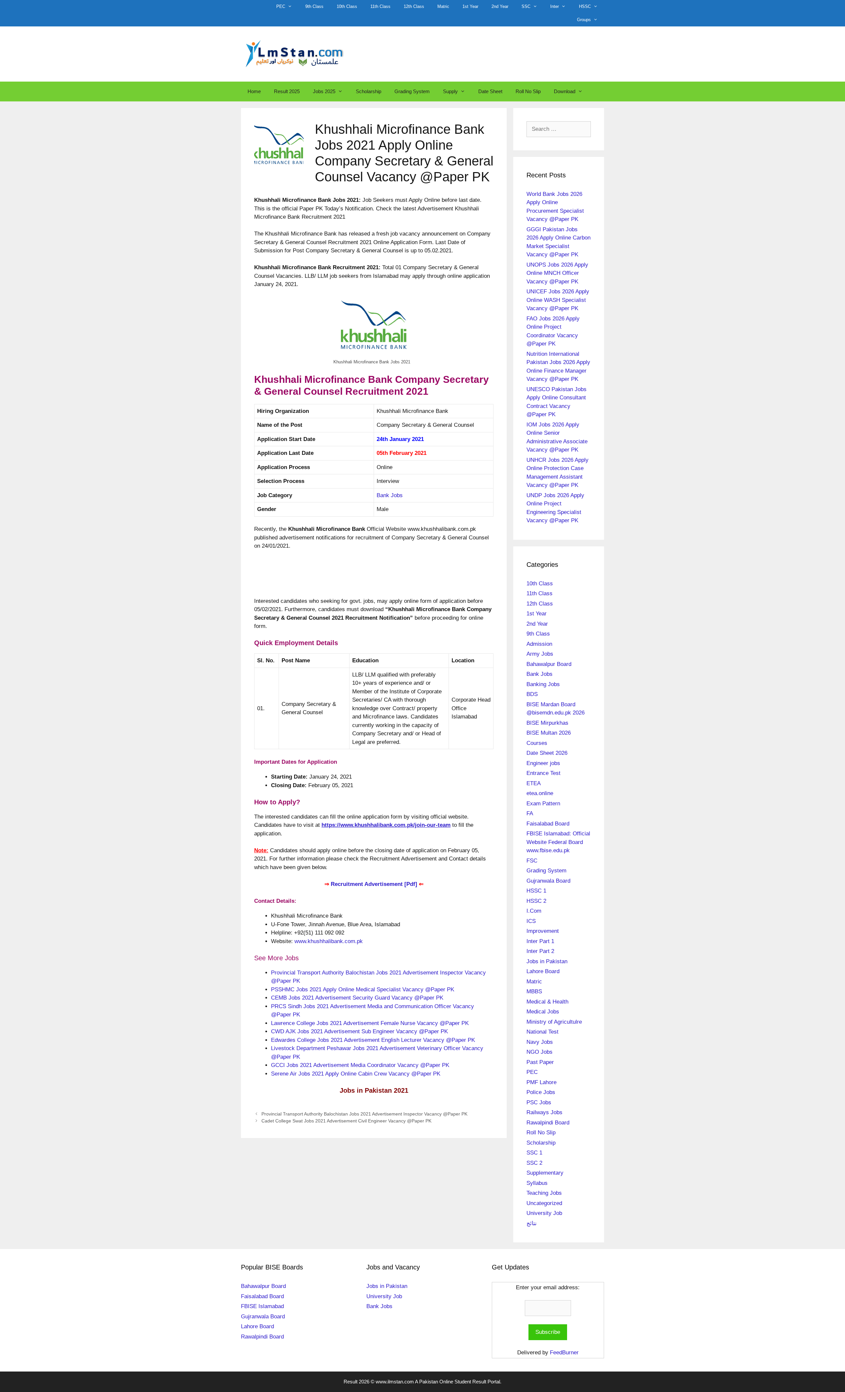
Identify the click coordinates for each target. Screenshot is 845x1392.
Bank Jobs (390, 495)
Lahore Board (542, 971)
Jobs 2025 (324, 91)
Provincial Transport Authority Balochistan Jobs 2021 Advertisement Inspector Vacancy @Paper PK (364, 1114)
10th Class (347, 6)
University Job (544, 1213)
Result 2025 (287, 91)
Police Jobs (540, 1092)
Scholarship (368, 91)
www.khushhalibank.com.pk (328, 941)
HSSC (585, 6)
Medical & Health (547, 1002)
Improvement (542, 931)
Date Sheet (490, 91)
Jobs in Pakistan (546, 961)
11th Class (380, 6)
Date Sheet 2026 (546, 753)
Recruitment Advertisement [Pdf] (375, 884)
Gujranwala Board (548, 881)
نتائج (531, 1223)
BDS (532, 694)
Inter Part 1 (540, 941)
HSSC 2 (536, 901)
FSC (531, 861)
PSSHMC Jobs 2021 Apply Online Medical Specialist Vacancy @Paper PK (362, 989)
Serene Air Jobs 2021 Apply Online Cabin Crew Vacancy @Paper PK (355, 1074)
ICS (531, 921)
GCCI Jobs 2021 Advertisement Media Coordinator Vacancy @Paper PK (360, 1065)
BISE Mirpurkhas (547, 723)
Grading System (412, 91)
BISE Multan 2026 (548, 733)
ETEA (533, 783)
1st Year (470, 6)
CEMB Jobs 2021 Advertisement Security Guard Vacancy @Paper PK (357, 998)
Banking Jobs (543, 684)
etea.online (539, 793)
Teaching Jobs (544, 1193)
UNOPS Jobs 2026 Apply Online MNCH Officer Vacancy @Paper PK (557, 273)
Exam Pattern (543, 803)
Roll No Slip (528, 91)
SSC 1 (534, 1153)
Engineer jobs (543, 763)
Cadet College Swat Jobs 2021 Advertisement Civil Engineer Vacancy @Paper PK (346, 1120)
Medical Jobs (542, 1011)
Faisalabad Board (547, 824)
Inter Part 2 (540, 951)
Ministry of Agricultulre (554, 1022)
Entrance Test (543, 773)
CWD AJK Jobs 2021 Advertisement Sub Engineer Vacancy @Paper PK (359, 1031)
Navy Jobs (539, 1042)
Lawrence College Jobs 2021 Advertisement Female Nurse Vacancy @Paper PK (370, 1023)
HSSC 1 (536, 891)
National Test (542, 1032)
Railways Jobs (544, 1112)
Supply (450, 91)
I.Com (533, 911)
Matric (443, 6)
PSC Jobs (538, 1102)
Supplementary (544, 1173)
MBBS (534, 991)
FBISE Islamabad (262, 1306)
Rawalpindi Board (547, 1122)
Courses (536, 743)
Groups (584, 19)
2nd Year (499, 6)
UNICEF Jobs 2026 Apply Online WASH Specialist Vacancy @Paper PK (557, 299)
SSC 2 (534, 1163)
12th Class (414, 6)
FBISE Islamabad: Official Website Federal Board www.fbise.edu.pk (558, 842)
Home (254, 91)
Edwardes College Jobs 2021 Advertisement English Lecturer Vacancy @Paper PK (373, 1040)
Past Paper (540, 1062)
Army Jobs (539, 654)
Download (564, 91)
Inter (554, 6)
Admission (539, 644)
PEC (280, 6)
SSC (526, 6)
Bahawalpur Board (548, 664)
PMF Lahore (541, 1082)
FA (529, 813)
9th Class (314, 6)
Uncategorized (544, 1203)
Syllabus (537, 1183)
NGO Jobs (539, 1052)
